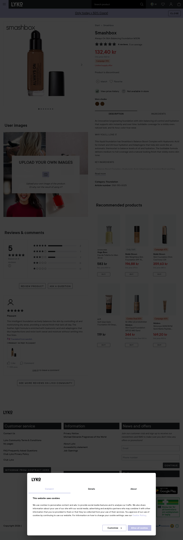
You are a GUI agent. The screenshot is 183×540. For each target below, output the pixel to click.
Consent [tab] (49, 489)
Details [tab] (91, 489)
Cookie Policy (139, 515)
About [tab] (134, 489)
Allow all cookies (139, 528)
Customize (113, 528)
